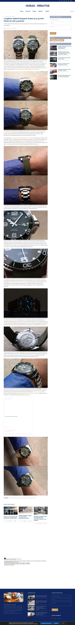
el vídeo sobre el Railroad (11, 320)
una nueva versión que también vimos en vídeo (21, 137)
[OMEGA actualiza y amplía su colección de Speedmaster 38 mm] (26, 510)
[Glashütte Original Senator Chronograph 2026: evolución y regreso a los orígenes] (41, 510)
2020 (10, 497)
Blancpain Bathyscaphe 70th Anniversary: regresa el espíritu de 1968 (41, 613)
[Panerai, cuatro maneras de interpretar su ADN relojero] (11, 511)
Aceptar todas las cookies (46, 623)
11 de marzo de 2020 (8, 28)
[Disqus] (26, 541)
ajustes (36, 623)
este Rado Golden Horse (19, 281)
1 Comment (42, 523)
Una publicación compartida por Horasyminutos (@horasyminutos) (16, 433)
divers (13, 497)
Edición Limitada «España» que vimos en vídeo (26, 393)
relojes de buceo (33, 497)
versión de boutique (37, 391)
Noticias (13, 16)
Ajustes (63, 623)
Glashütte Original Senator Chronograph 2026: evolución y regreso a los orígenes (64, 53)
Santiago (15, 28)
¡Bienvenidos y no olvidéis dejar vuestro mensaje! (12, 613)
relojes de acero (26, 497)
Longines (10, 16)
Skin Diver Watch (34, 130)
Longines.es (27, 394)
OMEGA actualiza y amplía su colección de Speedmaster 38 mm (25, 517)
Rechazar (56, 623)
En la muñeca (6, 16)
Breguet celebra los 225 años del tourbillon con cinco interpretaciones (64, 47)
